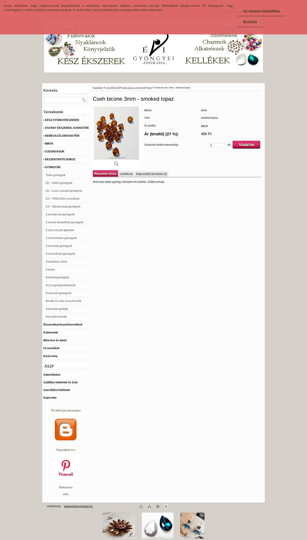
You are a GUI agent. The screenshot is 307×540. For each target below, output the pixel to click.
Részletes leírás (105, 173)
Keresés (50, 90)
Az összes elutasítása (261, 11)
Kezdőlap (98, 87)
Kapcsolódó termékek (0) (151, 174)
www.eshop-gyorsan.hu (78, 506)
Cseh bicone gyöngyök (133, 87)
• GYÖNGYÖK (112, 87)
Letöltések (126, 174)
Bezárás (250, 22)
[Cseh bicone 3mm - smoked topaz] (116, 138)
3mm (149, 87)
